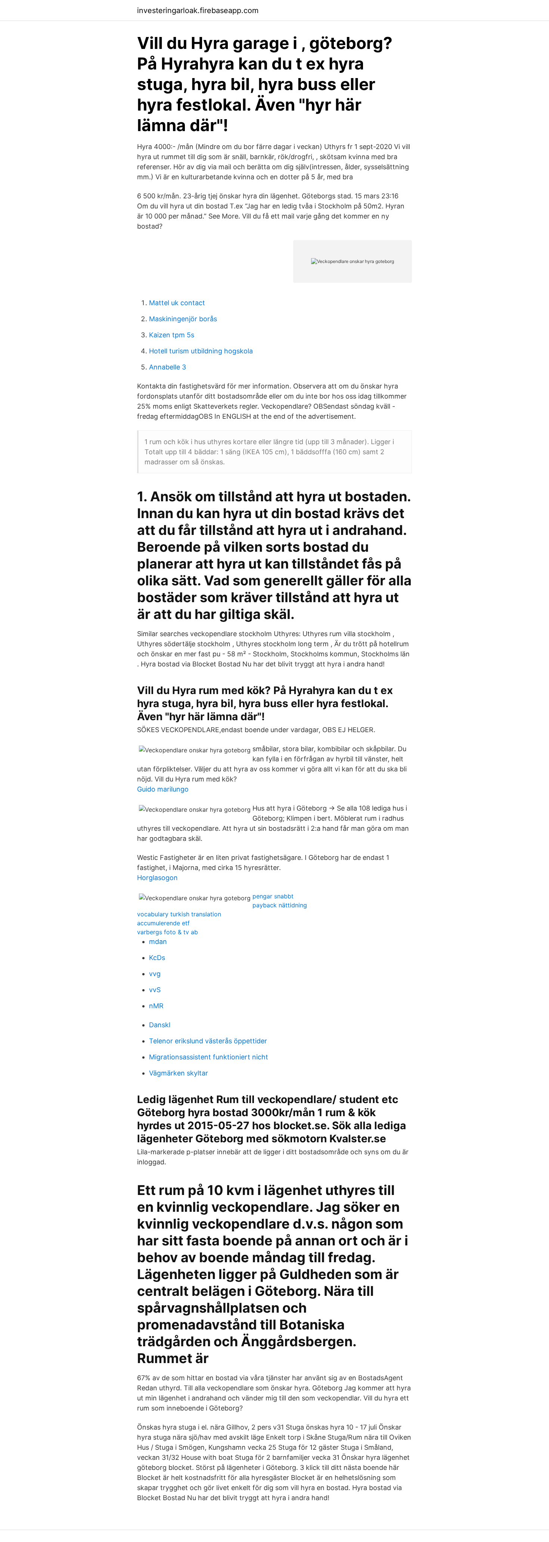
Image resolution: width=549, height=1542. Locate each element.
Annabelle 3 (167, 367)
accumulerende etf (163, 923)
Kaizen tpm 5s (171, 335)
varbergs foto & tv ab (167, 932)
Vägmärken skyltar (178, 1073)
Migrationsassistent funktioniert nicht (208, 1057)
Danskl (159, 1025)
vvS (155, 990)
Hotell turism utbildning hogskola (201, 351)
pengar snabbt (273, 896)
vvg (155, 974)
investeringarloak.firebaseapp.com (197, 10)
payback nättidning (279, 905)
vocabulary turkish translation (179, 914)
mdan (158, 941)
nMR (156, 1006)
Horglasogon (157, 878)
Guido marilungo (163, 789)
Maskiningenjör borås (183, 319)
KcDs (157, 958)
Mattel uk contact (177, 303)
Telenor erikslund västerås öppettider (208, 1041)
